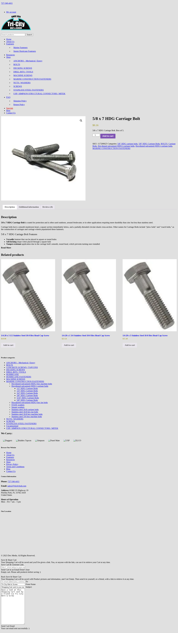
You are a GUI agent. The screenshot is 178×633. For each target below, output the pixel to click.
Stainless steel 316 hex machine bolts (26, 416)
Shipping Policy (20, 101)
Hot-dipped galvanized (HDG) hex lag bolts (29, 402)
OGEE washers (17, 405)
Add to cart (107, 136)
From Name (31, 584)
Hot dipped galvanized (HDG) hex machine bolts (31, 384)
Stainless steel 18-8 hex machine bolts (26, 414)
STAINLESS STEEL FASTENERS (28, 90)
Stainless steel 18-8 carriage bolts (25, 409)
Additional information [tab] (29, 207)
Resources (10, 55)
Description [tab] (10, 207)
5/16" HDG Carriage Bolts (28, 398)
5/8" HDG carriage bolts (127, 144)
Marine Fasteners (20, 47)
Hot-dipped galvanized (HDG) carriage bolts (154, 146)
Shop (8, 57)
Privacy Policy (12, 464)
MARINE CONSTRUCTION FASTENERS (32, 79)
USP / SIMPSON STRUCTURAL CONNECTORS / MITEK (39, 94)
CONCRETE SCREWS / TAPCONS (22, 367)
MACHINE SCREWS (22, 75)
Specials (9, 108)
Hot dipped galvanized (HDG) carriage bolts (116, 146)
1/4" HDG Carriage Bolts (27, 391)
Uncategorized (12, 426)
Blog (8, 110)
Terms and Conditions (15, 467)
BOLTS (16, 64)
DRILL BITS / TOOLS (23, 72)
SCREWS (17, 86)
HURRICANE (12, 374)
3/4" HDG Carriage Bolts (27, 393)
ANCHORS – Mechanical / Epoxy (27, 61)
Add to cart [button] (8, 345)
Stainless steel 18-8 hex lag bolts (24, 412)
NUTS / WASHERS (21, 83)
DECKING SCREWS (22, 68)
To (27, 581)
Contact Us (11, 113)
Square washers (17, 407)
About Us (10, 41)
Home (8, 39)
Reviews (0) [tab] (47, 207)
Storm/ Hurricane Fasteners (24, 51)
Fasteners (10, 44)
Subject (29, 587)
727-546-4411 (7, 3)
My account (11, 12)
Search (29, 35)
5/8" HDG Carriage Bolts (149, 144)
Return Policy (19, 104)
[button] (81, 120)
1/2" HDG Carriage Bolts (27, 388)
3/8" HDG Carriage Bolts (27, 395)
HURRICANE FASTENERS (18, 377)
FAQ (8, 97)
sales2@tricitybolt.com (16, 486)
